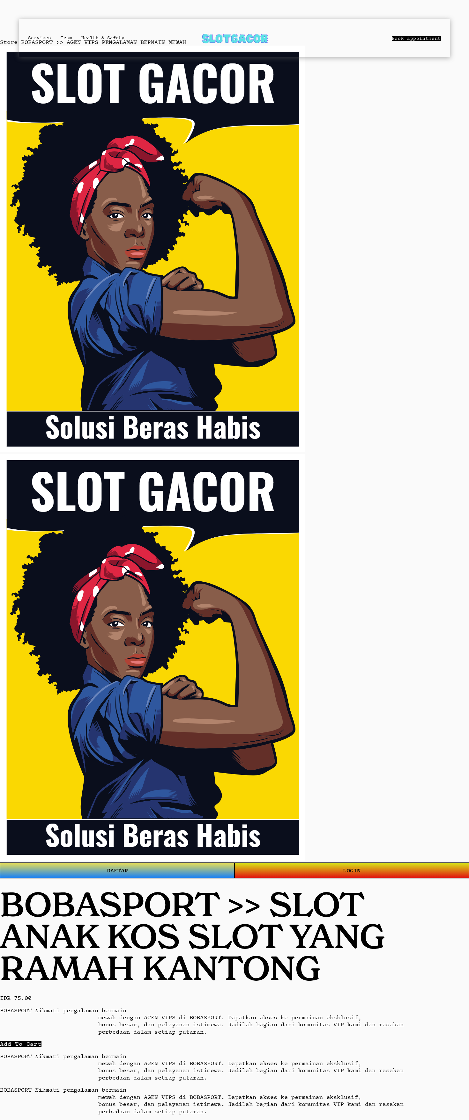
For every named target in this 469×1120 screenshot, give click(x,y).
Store (9, 42)
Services (39, 37)
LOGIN (352, 870)
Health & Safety (102, 37)
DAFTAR (117, 870)
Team (66, 37)
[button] (20, 1044)
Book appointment (416, 38)
